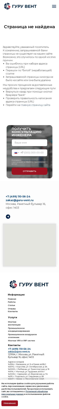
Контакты (13, 311)
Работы (12, 302)
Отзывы (12, 309)
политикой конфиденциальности (33, 160)
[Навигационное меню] (54, 6)
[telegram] (8, 216)
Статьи (11, 305)
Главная (12, 299)
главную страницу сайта (35, 105)
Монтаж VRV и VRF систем (21, 340)
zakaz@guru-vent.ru (20, 200)
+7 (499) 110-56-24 (18, 196)
